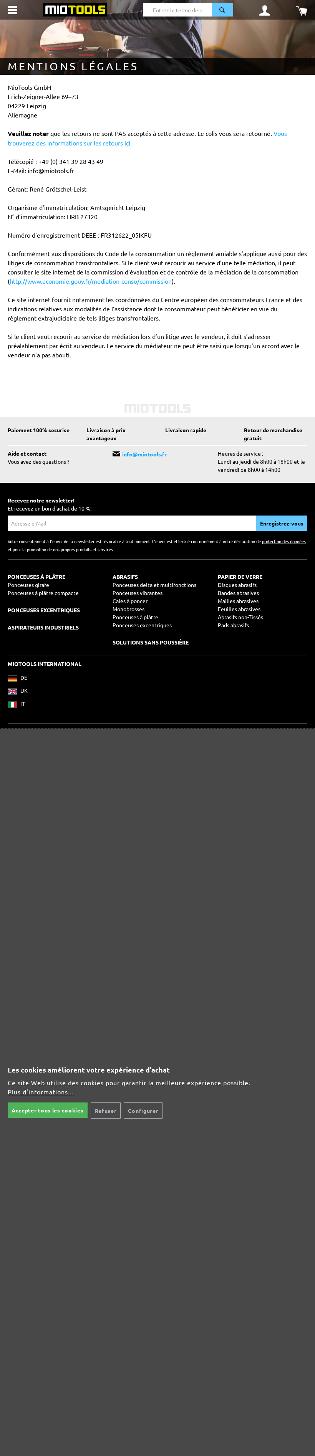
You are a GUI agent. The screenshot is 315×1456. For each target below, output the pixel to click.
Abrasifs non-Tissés (240, 616)
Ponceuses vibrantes (137, 592)
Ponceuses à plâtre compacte (43, 592)
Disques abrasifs (237, 584)
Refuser (106, 1110)
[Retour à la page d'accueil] (75, 9)
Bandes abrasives (238, 592)
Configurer (143, 1110)
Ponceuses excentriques (142, 624)
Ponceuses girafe (28, 584)
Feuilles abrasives (239, 608)
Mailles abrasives (238, 600)
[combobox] (177, 10)
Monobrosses (128, 608)
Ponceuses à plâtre (135, 616)
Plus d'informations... (41, 1092)
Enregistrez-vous (281, 523)
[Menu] (12, 10)
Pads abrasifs (233, 624)
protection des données (284, 541)
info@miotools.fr (144, 454)
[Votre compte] (264, 10)
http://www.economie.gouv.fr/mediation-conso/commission (91, 281)
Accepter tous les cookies (48, 1110)
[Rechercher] (222, 10)
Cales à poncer (130, 600)
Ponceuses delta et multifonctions (154, 584)
